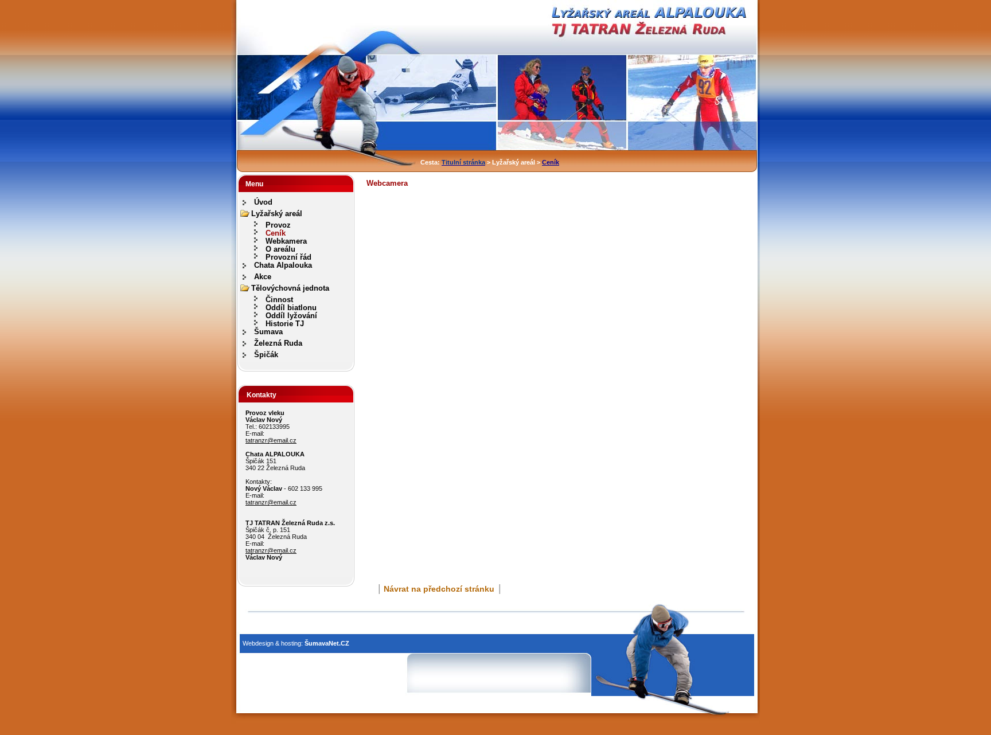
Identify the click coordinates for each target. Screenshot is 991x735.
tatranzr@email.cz (270, 440)
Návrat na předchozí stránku (439, 588)
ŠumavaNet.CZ (327, 643)
